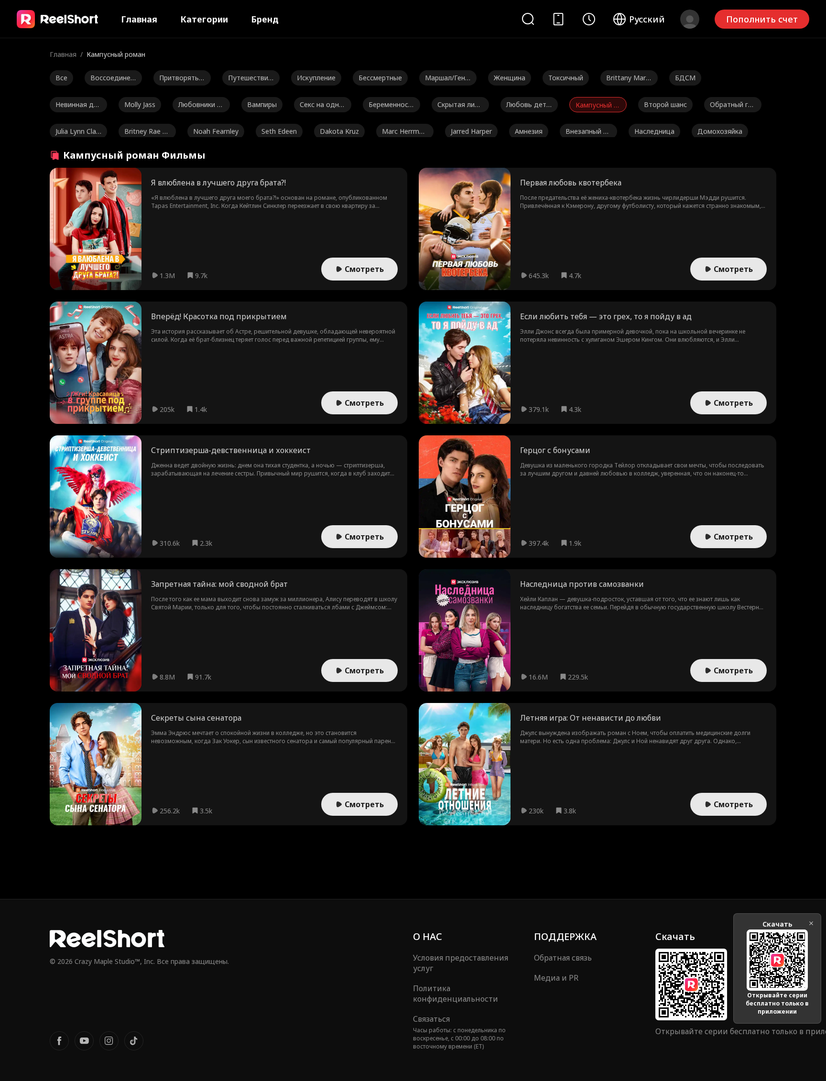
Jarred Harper (471, 131)
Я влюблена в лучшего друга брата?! (218, 182)
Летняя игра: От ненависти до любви (590, 718)
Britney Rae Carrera (145, 133)
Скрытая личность (459, 106)
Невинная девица (78, 106)
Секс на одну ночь (321, 106)
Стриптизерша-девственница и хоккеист (231, 450)
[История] (589, 19)
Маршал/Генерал (447, 79)
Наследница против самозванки (582, 584)
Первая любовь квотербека (570, 182)
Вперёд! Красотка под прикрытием (219, 316)
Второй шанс (665, 104)
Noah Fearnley (216, 131)
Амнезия (529, 131)
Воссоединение (112, 79)
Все (61, 77)
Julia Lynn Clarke (76, 133)
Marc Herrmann (404, 133)
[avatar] (689, 19)
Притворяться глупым (180, 79)
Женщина (509, 77)
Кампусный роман (597, 106)
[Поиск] (527, 19)
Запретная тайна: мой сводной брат (219, 584)
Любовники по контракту (199, 106)
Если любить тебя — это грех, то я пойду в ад (606, 316)
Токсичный (565, 77)
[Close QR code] (811, 923)
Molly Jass (139, 104)
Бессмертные (380, 77)
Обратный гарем (733, 106)
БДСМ (685, 77)
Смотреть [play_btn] (364, 269)
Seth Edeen (279, 131)
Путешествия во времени (250, 79)
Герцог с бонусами (555, 450)
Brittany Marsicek (628, 79)
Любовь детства (528, 106)
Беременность (390, 106)
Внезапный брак (588, 133)
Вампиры (262, 104)
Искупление (316, 77)
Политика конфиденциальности (455, 993)
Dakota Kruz (339, 131)
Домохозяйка (719, 131)
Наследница (654, 131)
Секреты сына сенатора (196, 718)
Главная (139, 19)
